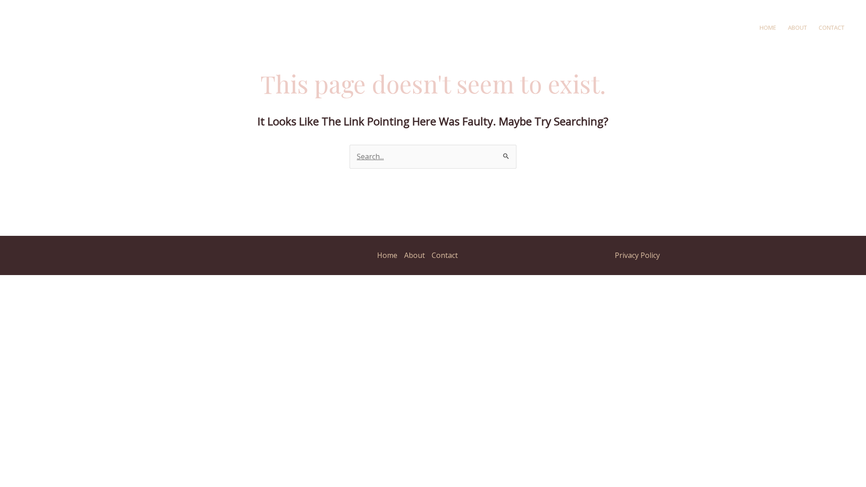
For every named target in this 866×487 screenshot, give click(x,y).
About (797, 27)
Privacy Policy (637, 255)
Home (768, 27)
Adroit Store (179, 27)
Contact (831, 27)
